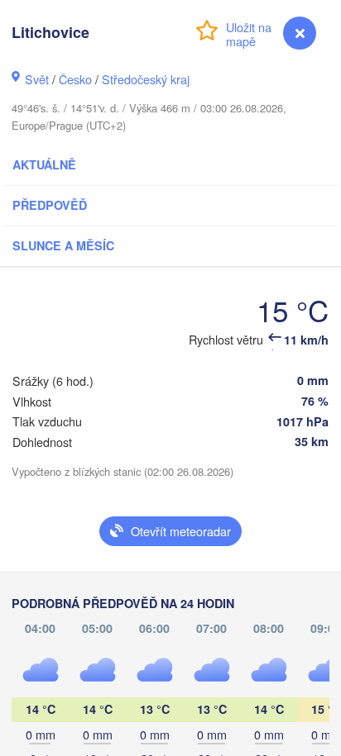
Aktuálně (44, 164)
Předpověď (49, 205)
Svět (37, 79)
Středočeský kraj (146, 79)
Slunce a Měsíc (63, 245)
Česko (75, 79)
